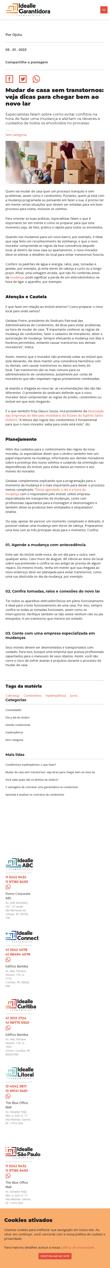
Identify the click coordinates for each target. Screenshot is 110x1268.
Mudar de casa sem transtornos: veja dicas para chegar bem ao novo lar (50, 772)
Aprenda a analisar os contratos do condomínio (34, 794)
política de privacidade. (78, 1247)
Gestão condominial (17, 725)
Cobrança (12, 695)
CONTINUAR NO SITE (55, 1256)
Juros (74, 695)
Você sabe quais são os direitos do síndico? (31, 779)
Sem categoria (16, 135)
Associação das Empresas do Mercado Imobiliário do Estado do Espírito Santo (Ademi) (54, 415)
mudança (17, 277)
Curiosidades (13, 710)
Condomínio (32, 695)
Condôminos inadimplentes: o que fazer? (30, 764)
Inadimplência (56, 695)
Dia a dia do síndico (17, 717)
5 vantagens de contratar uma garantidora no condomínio (41, 787)
